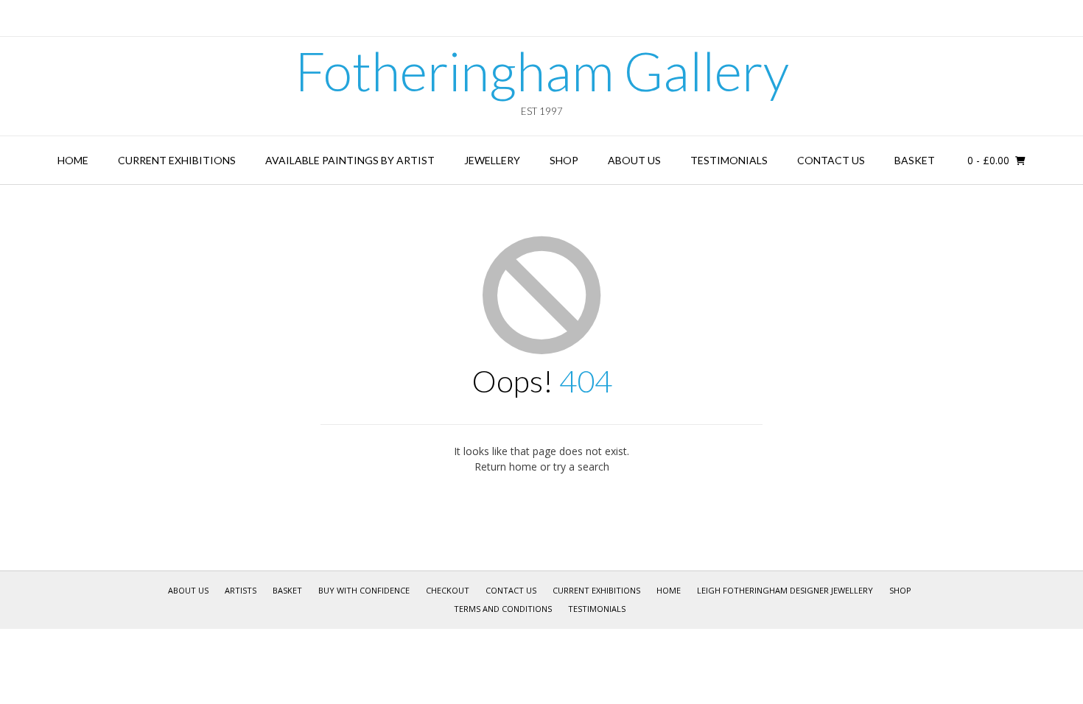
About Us (634, 160)
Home (72, 160)
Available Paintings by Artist (350, 160)
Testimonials (729, 160)
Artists (240, 590)
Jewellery (492, 160)
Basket (914, 160)
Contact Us (831, 160)
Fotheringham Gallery (542, 70)
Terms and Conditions (503, 608)
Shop (564, 160)
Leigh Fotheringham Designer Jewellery (785, 590)
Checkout (447, 590)
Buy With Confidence (364, 590)
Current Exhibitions (177, 160)
